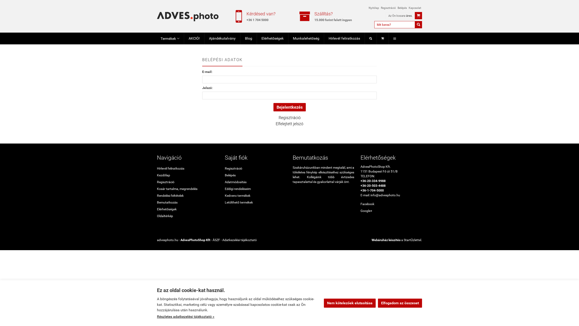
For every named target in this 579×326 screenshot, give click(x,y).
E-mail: (207, 72)
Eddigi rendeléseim (238, 189)
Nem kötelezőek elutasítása (350, 303)
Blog (248, 38)
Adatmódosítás (236, 182)
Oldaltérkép (165, 216)
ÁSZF (216, 240)
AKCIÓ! (194, 38)
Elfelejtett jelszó (289, 123)
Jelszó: (207, 88)
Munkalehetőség (306, 38)
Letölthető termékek (239, 202)
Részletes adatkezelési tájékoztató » (185, 316)
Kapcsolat (415, 8)
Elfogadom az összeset (400, 303)
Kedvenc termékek (237, 195)
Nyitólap (374, 8)
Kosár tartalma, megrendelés (177, 189)
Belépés (402, 8)
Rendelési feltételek (170, 195)
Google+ (366, 211)
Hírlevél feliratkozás (344, 38)
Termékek (170, 38)
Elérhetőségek (272, 38)
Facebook (367, 204)
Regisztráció (388, 8)
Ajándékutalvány (222, 38)
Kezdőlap (163, 175)
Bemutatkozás (167, 202)
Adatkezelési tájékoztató (239, 240)
